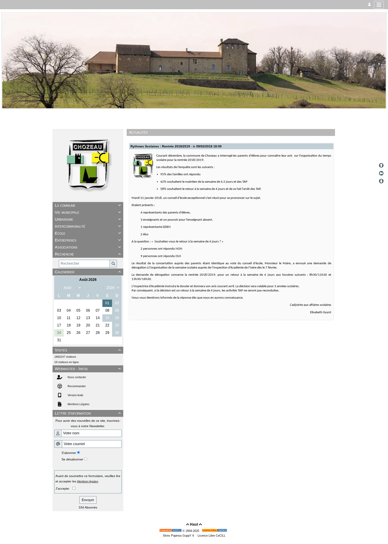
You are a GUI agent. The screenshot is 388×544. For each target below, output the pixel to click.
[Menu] (379, 5)
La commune (88, 205)
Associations (88, 247)
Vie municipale (88, 212)
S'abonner (69, 453)
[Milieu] (381, 173)
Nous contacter (76, 377)
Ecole (88, 233)
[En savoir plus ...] (215, 531)
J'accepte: (64, 488)
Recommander (76, 386)
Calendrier (88, 272)
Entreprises (88, 240)
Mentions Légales (78, 404)
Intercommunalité (88, 226)
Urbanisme (88, 219)
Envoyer (88, 500)
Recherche (88, 254)
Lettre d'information (88, 413)
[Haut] (381, 165)
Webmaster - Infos (88, 368)
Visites (88, 350)
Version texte (75, 395)
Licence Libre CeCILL (211, 535)
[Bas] (381, 181)
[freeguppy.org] (171, 531)
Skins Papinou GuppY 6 (179, 535)
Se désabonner (72, 459)
